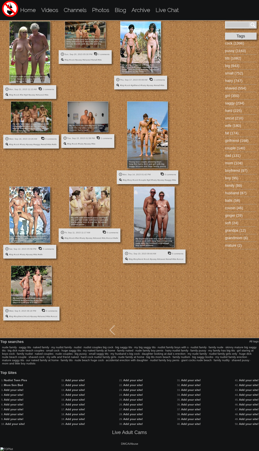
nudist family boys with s (173, 347)
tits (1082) (233, 58)
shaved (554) (235, 88)
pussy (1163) (235, 51)
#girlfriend (135, 85)
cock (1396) (234, 43)
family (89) (233, 186)
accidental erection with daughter (127, 360)
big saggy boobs (202, 357)
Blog (120, 10)
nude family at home (131, 357)
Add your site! (13, 390)
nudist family (199, 347)
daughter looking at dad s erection (164, 353)
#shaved (40, 95)
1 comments (48, 89)
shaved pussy (240, 360)
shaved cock (37, 357)
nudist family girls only (223, 353)
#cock (16, 95)
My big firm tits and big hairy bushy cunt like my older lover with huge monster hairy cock (86, 127)
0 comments (103, 54)
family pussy (198, 350)
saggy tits (25, 347)
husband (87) (235, 193)
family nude (216, 347)
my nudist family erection (231, 357)
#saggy (36, 144)
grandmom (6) (236, 238)
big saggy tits (123, 347)
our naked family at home (42, 360)
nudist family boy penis (164, 360)
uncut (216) (234, 118)
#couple (142, 180)
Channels (75, 10)
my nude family (197, 353)
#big (11, 95)
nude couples (64, 353)
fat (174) (232, 133)
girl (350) (232, 96)
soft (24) (231, 223)
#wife (54, 144)
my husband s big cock (125, 353)
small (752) (234, 73)
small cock (52, 350)
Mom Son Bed (13, 385)
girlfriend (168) (236, 141)
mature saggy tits (13, 360)
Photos (100, 10)
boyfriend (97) (236, 171)
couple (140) (235, 148)
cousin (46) (234, 208)
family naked (125, 350)
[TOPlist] (6, 449)
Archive (141, 10)
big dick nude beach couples (26, 350)
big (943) (232, 66)
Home (28, 10)
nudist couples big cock (98, 347)
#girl (26, 95)
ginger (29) (234, 215)
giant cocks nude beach (196, 360)
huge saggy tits (71, 350)
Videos (49, 10)
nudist (78, 347)
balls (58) (232, 200)
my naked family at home (99, 350)
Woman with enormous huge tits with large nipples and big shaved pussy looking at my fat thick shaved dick (29, 78)
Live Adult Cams (129, 432)
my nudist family (61, 347)
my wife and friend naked (63, 357)
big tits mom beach (158, 357)
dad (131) (233, 156)
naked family (41, 347)
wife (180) (233, 126)
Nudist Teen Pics (15, 380)
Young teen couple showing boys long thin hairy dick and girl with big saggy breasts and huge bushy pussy (147, 164)
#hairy (143, 85)
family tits (67, 360)
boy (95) (231, 178)
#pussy (32, 95)
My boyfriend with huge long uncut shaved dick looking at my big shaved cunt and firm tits (30, 300)
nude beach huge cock (89, 360)
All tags (254, 341)
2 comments (48, 249)
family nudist (25, 353)
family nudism (181, 357)
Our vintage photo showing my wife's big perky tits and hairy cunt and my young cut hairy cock (29, 238)
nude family (9, 347)
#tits (46, 95)
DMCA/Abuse (129, 443)
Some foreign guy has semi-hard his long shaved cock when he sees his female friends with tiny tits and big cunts (84, 42)
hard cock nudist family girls (98, 357)
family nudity (222, 360)
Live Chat (167, 10)
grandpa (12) (235, 230)
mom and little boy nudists (18, 363)
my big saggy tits (145, 347)
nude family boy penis (149, 350)
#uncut (109, 238)
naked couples (44, 353)
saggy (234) (234, 103)
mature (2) (233, 245)
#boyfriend (138, 259)
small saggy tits (98, 353)
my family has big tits (221, 350)
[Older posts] (112, 330)
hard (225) (233, 111)
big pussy (81, 353)
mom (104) (234, 163)
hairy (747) (233, 81)
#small (94, 60)
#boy (129, 180)
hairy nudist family (176, 350)
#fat (21, 95)
